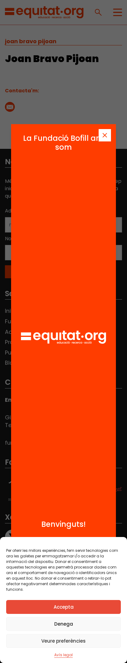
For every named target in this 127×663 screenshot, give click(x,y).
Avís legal (63, 654)
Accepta (64, 607)
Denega (63, 624)
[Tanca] (105, 135)
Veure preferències (63, 641)
